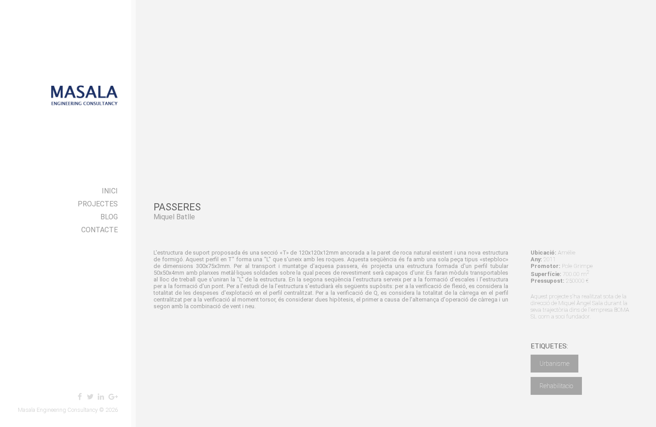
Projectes (98, 204)
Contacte (99, 230)
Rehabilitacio (556, 385)
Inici (110, 191)
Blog (109, 217)
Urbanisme (554, 363)
